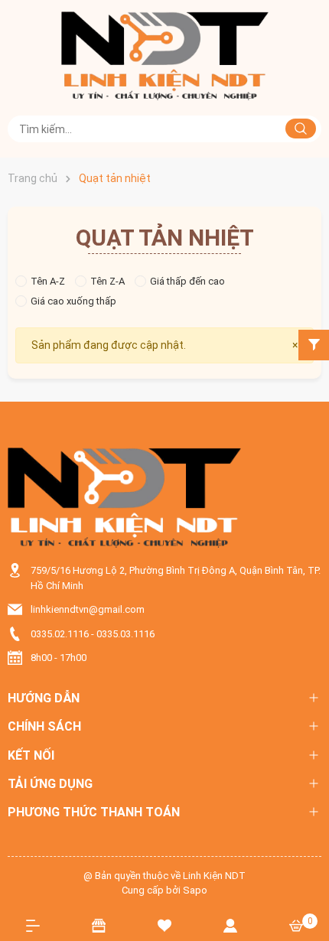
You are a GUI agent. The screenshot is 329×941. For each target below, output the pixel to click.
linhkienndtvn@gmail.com (88, 609)
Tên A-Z (48, 281)
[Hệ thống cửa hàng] (99, 925)
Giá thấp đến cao (187, 281)
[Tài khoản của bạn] (230, 925)
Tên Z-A (107, 281)
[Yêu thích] (164, 925)
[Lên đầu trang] (309, 874)
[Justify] (300, 128)
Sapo (195, 890)
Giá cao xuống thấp (73, 301)
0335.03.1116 (125, 634)
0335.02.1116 (60, 634)
